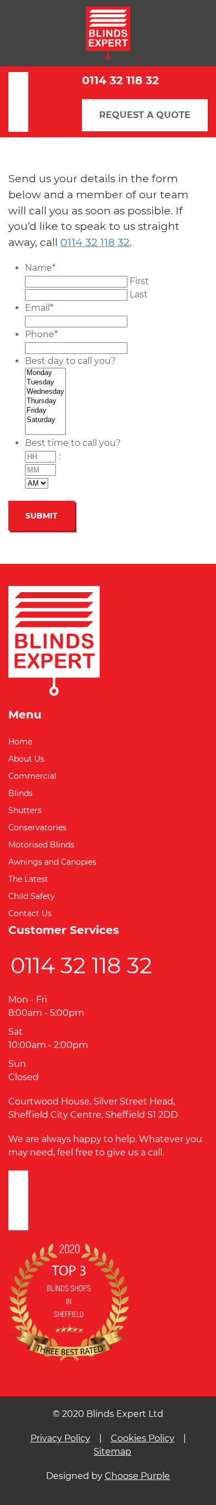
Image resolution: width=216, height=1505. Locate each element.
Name (40, 268)
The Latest (28, 879)
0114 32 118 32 (120, 80)
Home (20, 742)
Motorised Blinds (41, 845)
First (139, 281)
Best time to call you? (73, 443)
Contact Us (30, 913)
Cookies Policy (142, 1438)
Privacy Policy (60, 1438)
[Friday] (45, 410)
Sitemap (112, 1451)
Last (139, 294)
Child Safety (31, 896)
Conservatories (37, 828)
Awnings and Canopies (52, 862)
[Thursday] (45, 401)
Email (39, 307)
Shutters (25, 810)
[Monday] (45, 373)
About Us (26, 759)
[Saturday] (45, 420)
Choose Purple (137, 1476)
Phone (41, 334)
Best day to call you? (70, 361)
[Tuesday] (45, 382)
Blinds (20, 793)
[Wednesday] (45, 392)
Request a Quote (145, 115)
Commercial (32, 776)
